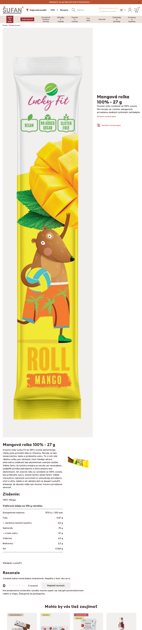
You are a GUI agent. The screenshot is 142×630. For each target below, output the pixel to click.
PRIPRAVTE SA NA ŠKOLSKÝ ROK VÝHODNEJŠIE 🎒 (70, 2)
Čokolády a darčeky (117, 19)
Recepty (64, 10)
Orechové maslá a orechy (45, 19)
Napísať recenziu (56, 585)
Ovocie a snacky (75, 19)
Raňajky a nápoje (60, 19)
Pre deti (88, 19)
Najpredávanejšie (38, 10)
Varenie (102, 19)
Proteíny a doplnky (132, 19)
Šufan (5, 25)
